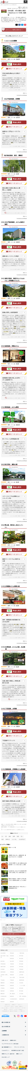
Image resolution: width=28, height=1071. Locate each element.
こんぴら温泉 (22, 985)
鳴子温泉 (21, 955)
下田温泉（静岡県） (4, 975)
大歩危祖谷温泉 (13, 999)
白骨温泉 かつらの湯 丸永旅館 (15, 648)
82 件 (17, 482)
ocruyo (16, 1006)
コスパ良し (14, 839)
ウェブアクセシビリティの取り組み (10, 1043)
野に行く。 (6, 1009)
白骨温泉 (2, 969)
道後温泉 (12, 985)
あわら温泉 (12, 977)
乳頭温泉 (12, 955)
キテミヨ (12, 1007)
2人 (2, 836)
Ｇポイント (20, 1004)
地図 (12, 61)
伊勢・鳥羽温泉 (22, 996)
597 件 (18, 424)
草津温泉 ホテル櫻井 (12, 407)
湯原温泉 (2, 990)
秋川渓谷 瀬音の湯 (11, 464)
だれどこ (12, 1006)
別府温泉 (12, 990)
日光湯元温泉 (3, 996)
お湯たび (20, 1006)
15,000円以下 (22, 839)
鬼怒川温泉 (3, 966)
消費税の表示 (13, 1040)
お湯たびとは (7, 1004)
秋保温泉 (12, 958)
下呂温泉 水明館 (11, 708)
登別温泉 (12, 953)
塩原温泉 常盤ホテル (12, 346)
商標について (19, 1054)
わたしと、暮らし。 (5, 1007)
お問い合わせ (5, 1040)
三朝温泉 (2, 988)
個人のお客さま (6, 1022)
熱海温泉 (2, 1001)
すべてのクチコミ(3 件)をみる (22, 95)
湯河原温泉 (3, 972)
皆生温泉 (21, 988)
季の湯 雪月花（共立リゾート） (14, 526)
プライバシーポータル (19, 1047)
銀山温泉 (12, 961)
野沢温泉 (21, 966)
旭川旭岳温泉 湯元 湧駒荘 (13, 155)
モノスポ (23, 1007)
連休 (10, 836)
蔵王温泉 (2, 961)
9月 (6, 836)
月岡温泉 (12, 969)
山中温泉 (21, 974)
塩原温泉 (12, 966)
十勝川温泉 (21, 953)
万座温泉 (12, 963)
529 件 (18, 545)
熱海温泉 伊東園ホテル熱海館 (15, 769)
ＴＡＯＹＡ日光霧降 (10, 41)
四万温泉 (21, 963)
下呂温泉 (2, 980)
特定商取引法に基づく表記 (17, 1050)
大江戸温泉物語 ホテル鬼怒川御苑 (14, 223)
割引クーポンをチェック (15, 68)
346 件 (18, 726)
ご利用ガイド (13, 1004)
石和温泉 (21, 969)
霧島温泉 (2, 993)
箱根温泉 (12, 996)
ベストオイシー (18, 1007)
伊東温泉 (12, 972)
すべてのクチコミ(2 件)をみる (22, 151)
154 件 (18, 59)
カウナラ (11, 1009)
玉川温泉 (21, 993)
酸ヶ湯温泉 (12, 993)
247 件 (18, 117)
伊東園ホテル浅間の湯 (12, 586)
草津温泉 (21, 961)
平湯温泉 (12, 980)
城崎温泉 (2, 982)
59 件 (17, 363)
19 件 (17, 174)
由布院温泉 (21, 999)
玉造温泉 (12, 988)
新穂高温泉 (21, 980)
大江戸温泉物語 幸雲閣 (12, 99)
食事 (14, 836)
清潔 (18, 836)
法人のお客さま (6, 1026)
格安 (3, 839)
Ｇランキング (6, 1006)
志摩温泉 (2, 999)
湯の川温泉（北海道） (4, 956)
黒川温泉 (21, 990)
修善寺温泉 (21, 972)
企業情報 (4, 1031)
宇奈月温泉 (21, 977)
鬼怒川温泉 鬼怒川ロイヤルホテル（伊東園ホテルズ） (14, 279)
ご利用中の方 (5, 1035)
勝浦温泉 (2, 985)
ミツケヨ (15, 1009)
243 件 (18, 242)
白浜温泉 (21, 982)
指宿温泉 (12, 1001)
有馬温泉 (12, 982)
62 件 (17, 666)
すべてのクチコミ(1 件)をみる (22, 218)
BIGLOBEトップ (5, 1057)
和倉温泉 (12, 974)
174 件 (18, 787)
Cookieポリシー (6, 1050)
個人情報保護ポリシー (7, 1047)
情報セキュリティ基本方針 (8, 1054)
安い (22, 836)
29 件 (17, 605)
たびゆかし (21, 1009)
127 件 (18, 298)
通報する (25, 93)
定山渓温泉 (3, 953)
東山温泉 (21, 958)
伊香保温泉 (3, 963)
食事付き (8, 839)
